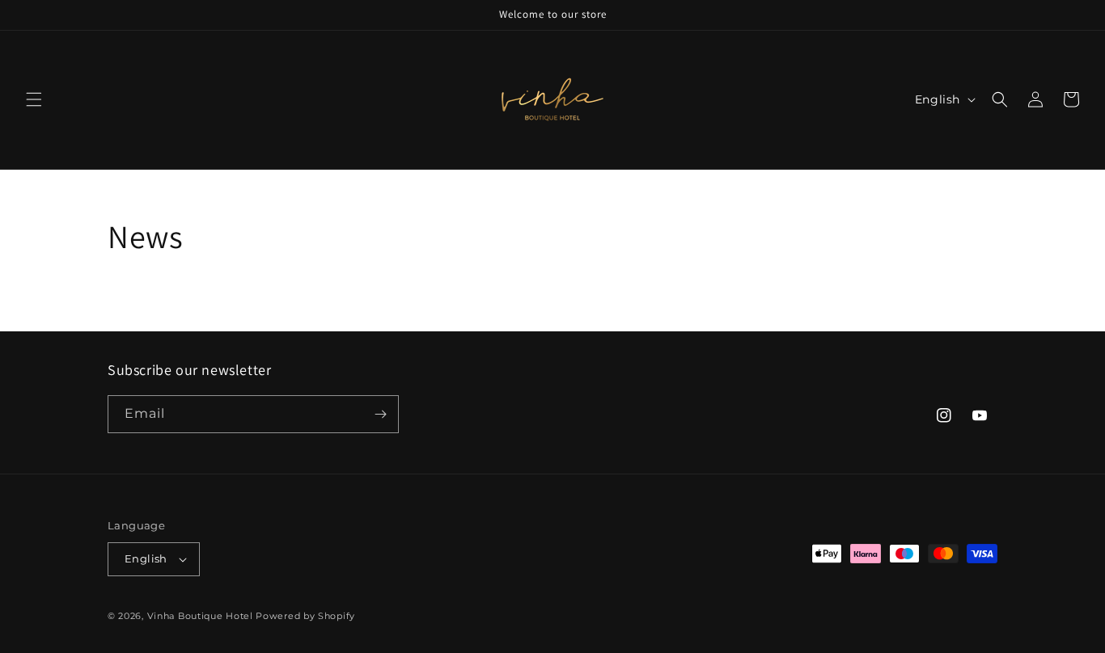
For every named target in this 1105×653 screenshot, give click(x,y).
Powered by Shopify (305, 615)
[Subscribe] (380, 414)
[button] (34, 99)
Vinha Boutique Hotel (200, 615)
